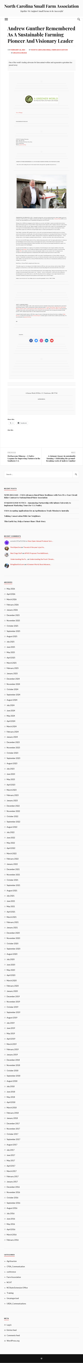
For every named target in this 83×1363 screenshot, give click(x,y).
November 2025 (13, 620)
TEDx (20, 250)
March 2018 (12, 1107)
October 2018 (12, 1070)
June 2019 (11, 1028)
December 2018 (13, 1060)
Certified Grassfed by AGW (31, 308)
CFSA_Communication (16, 1266)
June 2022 (11, 837)
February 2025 (13, 668)
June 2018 (11, 1092)
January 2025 (12, 673)
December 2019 (13, 996)
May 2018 (11, 1097)
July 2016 (10, 1213)
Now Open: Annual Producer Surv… (40, 541)
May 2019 (11, 1033)
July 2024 (10, 705)
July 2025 (10, 642)
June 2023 (11, 774)
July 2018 (10, 1086)
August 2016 (12, 1208)
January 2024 (12, 737)
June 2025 (11, 647)
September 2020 (13, 949)
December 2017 (13, 1123)
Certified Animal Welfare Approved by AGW (54, 307)
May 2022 (11, 843)
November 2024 (13, 684)
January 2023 (12, 800)
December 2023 (13, 742)
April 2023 (11, 785)
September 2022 (13, 822)
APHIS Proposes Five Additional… (37, 553)
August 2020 (12, 954)
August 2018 (12, 1081)
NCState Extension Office (17, 1288)
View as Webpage (19, 112)
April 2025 (11, 657)
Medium (24, 249)
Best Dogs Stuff (16, 553)
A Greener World (57, 218)
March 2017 (12, 1171)
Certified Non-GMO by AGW (55, 308)
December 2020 (13, 933)
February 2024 (13, 732)
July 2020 (10, 959)
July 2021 (10, 896)
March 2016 (12, 1234)
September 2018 (13, 1076)
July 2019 (10, 1023)
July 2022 (10, 832)
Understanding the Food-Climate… (42, 559)
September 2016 (13, 1203)
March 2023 (12, 790)
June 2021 (11, 901)
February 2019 (13, 1049)
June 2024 (11, 710)
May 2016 (11, 1224)
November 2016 (13, 1192)
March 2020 (12, 980)
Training (10, 1293)
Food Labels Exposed (36, 315)
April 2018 (11, 1102)
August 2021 (12, 890)
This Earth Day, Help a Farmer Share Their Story (25, 521)
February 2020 (13, 986)
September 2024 (13, 694)
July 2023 (10, 769)
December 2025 (13, 615)
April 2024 (11, 721)
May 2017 (11, 1160)
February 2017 (13, 1176)
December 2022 (13, 806)
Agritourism (12, 1261)
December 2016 (13, 1187)
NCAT (9, 1282)
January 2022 (12, 864)
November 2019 (13, 1002)
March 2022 (12, 853)
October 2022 (12, 816)
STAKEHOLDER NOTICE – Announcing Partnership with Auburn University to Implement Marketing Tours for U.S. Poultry (37, 504)
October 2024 (12, 689)
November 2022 (13, 811)
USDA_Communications (16, 1303)
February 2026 (13, 605)
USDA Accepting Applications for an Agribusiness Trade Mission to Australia (36, 510)
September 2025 (13, 631)
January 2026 (12, 610)
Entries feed (12, 1330)
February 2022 (13, 859)
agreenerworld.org (22, 144)
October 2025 (12, 626)
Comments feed (13, 1335)
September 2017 (13, 1139)
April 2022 (11, 848)
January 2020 (12, 991)
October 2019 (12, 1007)
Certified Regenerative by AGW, (43, 308)
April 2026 (11, 594)
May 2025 (11, 652)
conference (11, 1272)
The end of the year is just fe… (34, 547)
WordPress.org (13, 1341)
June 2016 (11, 1219)
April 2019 (11, 1039)
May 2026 (11, 589)
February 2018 (13, 1113)
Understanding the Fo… (18, 559)
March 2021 (12, 917)
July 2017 (10, 1150)
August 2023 (12, 763)
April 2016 (11, 1229)
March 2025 (12, 663)
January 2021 (12, 927)
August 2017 (12, 1145)
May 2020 (11, 970)
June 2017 (11, 1155)
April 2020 (11, 975)
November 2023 (13, 747)
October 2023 (12, 753)
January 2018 (12, 1118)
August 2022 (12, 827)
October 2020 (12, 943)
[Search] (77, 19)
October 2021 (12, 880)
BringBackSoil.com (17, 564)
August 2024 (12, 700)
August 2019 (12, 1017)
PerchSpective (15, 547)
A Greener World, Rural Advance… (39, 564)
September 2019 (13, 1012)
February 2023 (13, 795)
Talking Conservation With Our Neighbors (22, 516)
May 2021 (11, 906)
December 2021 (13, 869)
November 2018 (13, 1065)
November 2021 (13, 874)
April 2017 (11, 1166)
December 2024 (13, 679)
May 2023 (11, 779)
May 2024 (11, 716)
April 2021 (11, 912)
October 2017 (12, 1134)
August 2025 (12, 636)
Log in (9, 1325)
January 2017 (12, 1182)
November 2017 (13, 1129)
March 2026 (12, 599)
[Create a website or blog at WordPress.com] (41, 1358)
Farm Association (14, 1277)
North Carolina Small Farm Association (41, 6)
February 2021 (13, 922)
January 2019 (12, 1054)
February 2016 (13, 1240)
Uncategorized (20, 53)
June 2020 (11, 965)
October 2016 (12, 1197)
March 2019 (12, 1044)
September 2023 (13, 758)
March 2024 (12, 726)
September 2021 (13, 885)
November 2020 (13, 938)
